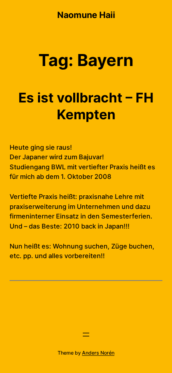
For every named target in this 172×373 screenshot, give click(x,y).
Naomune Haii (86, 15)
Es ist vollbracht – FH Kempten (86, 106)
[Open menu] (86, 334)
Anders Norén (98, 353)
